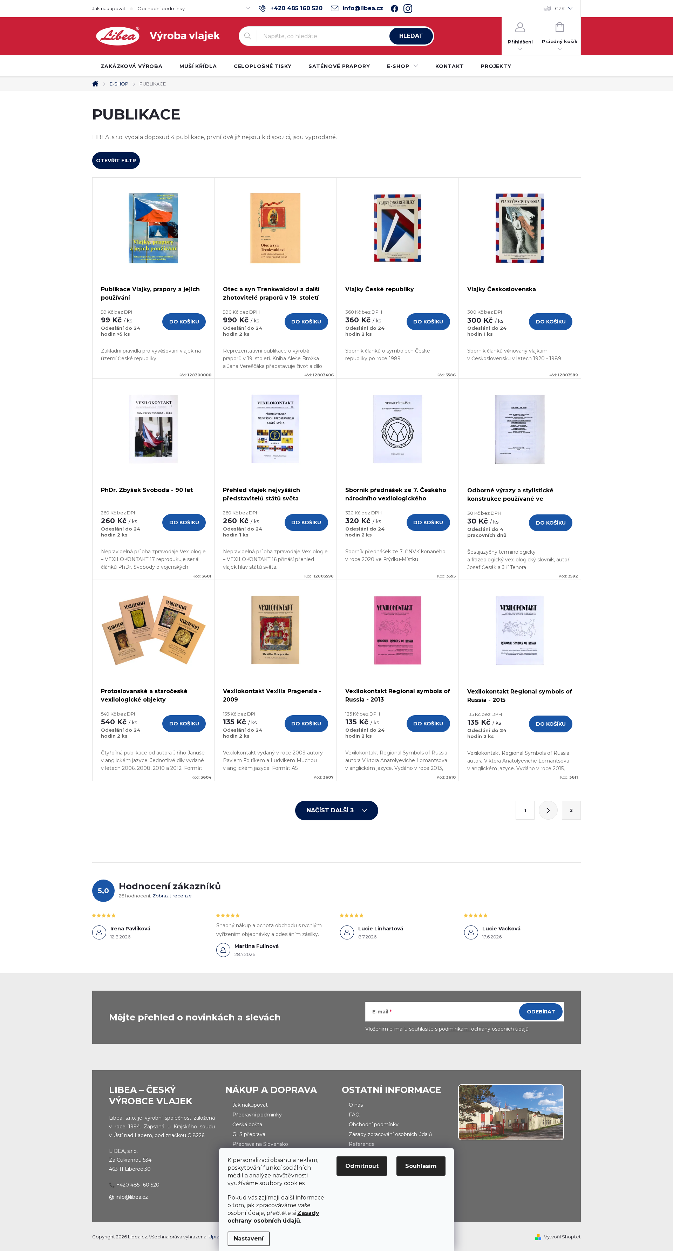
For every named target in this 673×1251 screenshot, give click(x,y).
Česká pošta (247, 1124)
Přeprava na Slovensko (260, 1144)
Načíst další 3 (331, 810)
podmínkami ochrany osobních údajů (484, 1029)
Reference (362, 1144)
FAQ (354, 1115)
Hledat (411, 36)
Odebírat (541, 1012)
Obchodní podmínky (161, 8)
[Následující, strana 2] (548, 810)
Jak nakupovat (108, 8)
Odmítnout (362, 1166)
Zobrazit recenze (172, 895)
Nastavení (249, 1238)
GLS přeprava (248, 1134)
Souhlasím (421, 1166)
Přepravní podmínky (257, 1115)
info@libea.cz (132, 1197)
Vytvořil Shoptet (562, 1236)
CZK (560, 8)
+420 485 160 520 (137, 1185)
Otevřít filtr (116, 160)
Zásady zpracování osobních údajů (390, 1134)
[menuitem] (131, 66)
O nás (356, 1105)
